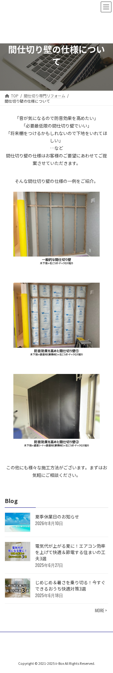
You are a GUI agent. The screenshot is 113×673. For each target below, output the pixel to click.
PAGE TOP (104, 647)
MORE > (101, 610)
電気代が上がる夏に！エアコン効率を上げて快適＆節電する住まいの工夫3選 (70, 552)
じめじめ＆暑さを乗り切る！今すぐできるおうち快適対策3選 (70, 585)
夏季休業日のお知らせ (57, 516)
